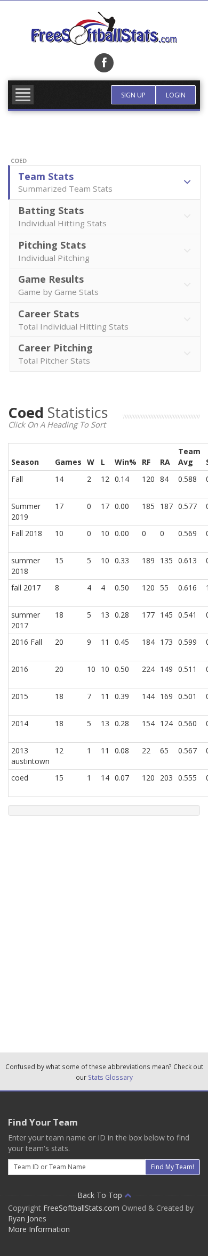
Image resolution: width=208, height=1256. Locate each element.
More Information (39, 1229)
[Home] (104, 28)
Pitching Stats (54, 251)
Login (176, 95)
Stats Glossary (110, 1077)
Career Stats (73, 319)
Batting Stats (62, 216)
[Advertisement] (104, 930)
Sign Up (133, 95)
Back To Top (100, 1195)
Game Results (58, 285)
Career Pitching (55, 353)
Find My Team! (172, 1166)
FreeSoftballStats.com (81, 1208)
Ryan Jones (27, 1218)
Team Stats (65, 182)
